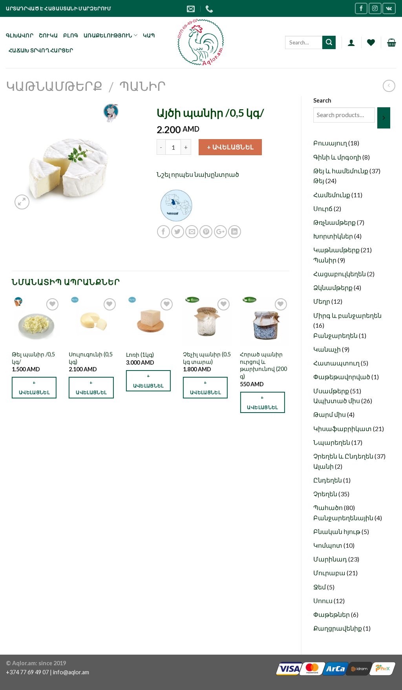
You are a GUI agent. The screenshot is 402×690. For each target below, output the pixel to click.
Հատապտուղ (337, 363)
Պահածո (328, 507)
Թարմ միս (330, 414)
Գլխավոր (19, 35)
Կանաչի (327, 349)
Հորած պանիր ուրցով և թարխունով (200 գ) (263, 365)
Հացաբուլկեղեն (340, 273)
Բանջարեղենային (344, 517)
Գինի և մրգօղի (337, 157)
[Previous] (12, 361)
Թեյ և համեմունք (341, 170)
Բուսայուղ (330, 143)
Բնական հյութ (337, 531)
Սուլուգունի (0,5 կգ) (91, 358)
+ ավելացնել (230, 146)
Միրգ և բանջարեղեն (347, 315)
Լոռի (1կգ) (140, 354)
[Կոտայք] (176, 204)
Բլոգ (70, 35)
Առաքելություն (108, 35)
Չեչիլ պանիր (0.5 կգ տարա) (207, 358)
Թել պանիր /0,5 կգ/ (33, 358)
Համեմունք (332, 194)
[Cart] (391, 42)
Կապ (149, 35)
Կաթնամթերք (54, 86)
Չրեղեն (325, 493)
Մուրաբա (330, 572)
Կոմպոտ (328, 545)
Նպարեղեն (332, 442)
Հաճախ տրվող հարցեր (41, 50)
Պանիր (142, 86)
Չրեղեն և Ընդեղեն (344, 456)
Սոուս (323, 600)
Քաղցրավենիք (338, 628)
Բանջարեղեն (336, 335)
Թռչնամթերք (335, 222)
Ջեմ (320, 587)
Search (322, 100)
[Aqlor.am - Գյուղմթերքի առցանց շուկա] (201, 42)
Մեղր (322, 301)
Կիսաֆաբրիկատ (343, 428)
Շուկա (48, 35)
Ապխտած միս (337, 400)
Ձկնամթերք (333, 287)
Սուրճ (323, 208)
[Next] (289, 361)
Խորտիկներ (333, 236)
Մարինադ (330, 559)
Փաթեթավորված (342, 376)
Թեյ (319, 180)
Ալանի (324, 466)
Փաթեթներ (332, 614)
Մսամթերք (331, 391)
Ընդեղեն (328, 480)
